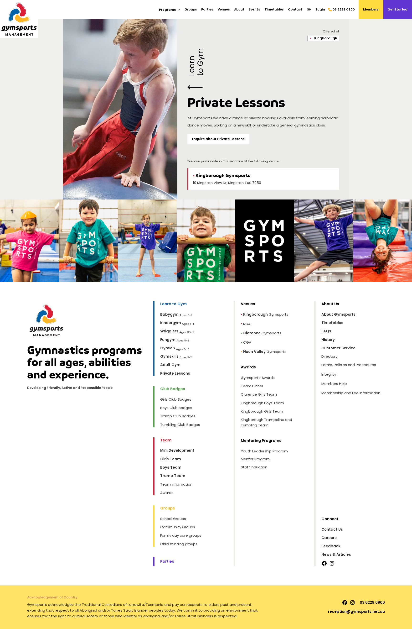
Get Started (397, 9)
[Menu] (309, 9)
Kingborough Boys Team (262, 402)
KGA (247, 323)
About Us (330, 304)
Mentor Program (255, 458)
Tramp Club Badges (178, 416)
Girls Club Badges (175, 399)
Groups (191, 9)
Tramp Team (172, 475)
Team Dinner (252, 385)
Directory (329, 356)
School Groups (173, 518)
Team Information (176, 484)
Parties (207, 9)
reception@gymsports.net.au (356, 611)
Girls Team (170, 458)
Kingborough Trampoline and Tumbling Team (266, 422)
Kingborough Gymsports (221, 175)
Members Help (334, 383)
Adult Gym (170, 364)
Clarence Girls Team (259, 394)
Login (320, 9)
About (239, 9)
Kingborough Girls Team (262, 411)
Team (165, 440)
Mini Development (177, 450)
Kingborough (323, 38)
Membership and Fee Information (350, 392)
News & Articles (336, 554)
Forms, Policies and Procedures (348, 364)
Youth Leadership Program (264, 451)
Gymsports (265, 314)
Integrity (328, 374)
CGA (247, 342)
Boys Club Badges (176, 407)
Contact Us (332, 529)
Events (254, 9)
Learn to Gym (196, 62)
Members (370, 9)
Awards (166, 492)
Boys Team (170, 467)
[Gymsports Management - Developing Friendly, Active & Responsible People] (19, 19)
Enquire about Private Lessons (218, 138)
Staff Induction (254, 467)
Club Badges (172, 389)
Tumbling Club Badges (180, 424)
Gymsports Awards (258, 377)
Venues (224, 9)
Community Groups (177, 526)
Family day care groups (180, 535)
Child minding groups (178, 543)
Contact (295, 9)
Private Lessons (175, 373)
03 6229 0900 (344, 9)
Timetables (274, 9)
